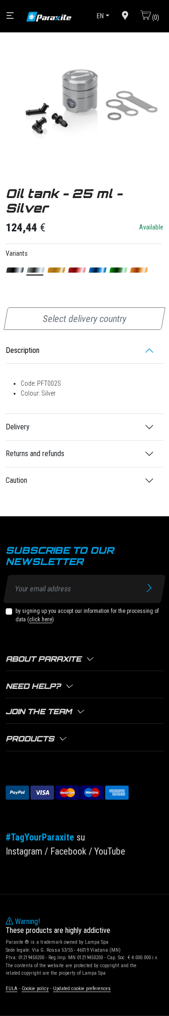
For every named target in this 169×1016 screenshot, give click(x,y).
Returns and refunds (35, 453)
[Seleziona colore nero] (15, 270)
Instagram (24, 851)
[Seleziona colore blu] (98, 270)
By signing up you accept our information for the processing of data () (87, 615)
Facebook (68, 851)
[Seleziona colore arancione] (139, 270)
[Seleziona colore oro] (56, 270)
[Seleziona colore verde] (118, 270)
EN (100, 16)
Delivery (18, 426)
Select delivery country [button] (84, 318)
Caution (16, 480)
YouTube (109, 851)
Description (22, 350)
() (155, 17)
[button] (84, 659)
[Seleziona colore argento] (36, 270)
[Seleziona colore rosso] (77, 270)
